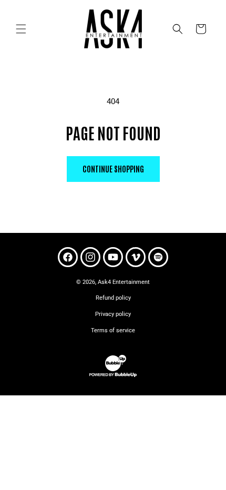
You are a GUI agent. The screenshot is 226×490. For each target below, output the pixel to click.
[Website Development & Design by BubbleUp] (113, 375)
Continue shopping (113, 168)
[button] (21, 28)
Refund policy (113, 297)
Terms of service (113, 330)
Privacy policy (113, 314)
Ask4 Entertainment (124, 282)
